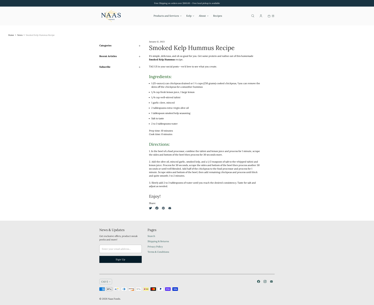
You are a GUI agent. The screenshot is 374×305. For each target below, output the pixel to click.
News (19, 35)
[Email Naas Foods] (271, 281)
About (202, 15)
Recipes (217, 15)
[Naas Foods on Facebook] (258, 281)
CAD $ (104, 281)
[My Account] (261, 15)
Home (11, 35)
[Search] (253, 15)
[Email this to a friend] (170, 208)
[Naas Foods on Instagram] (265, 281)
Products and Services (166, 15)
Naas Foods (114, 298)
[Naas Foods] (111, 16)
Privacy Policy (155, 246)
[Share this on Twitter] (151, 208)
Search (151, 236)
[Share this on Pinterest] (163, 208)
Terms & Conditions (158, 251)
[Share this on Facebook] (157, 208)
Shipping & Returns (158, 241)
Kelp (189, 15)
